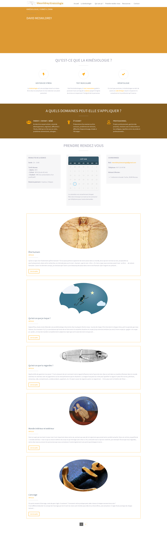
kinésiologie (33, 88)
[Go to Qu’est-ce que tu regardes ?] (83, 355)
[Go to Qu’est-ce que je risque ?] (83, 299)
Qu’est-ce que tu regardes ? (41, 365)
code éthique (119, 91)
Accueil (76, 4)
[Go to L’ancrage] (83, 475)
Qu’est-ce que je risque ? (40, 318)
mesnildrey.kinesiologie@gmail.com (124, 162)
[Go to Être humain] (83, 233)
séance (87, 91)
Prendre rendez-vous (112, 4)
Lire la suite (34, 271)
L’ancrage (33, 494)
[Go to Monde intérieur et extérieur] (83, 410)
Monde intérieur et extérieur (41, 428)
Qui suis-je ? (99, 4)
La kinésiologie (86, 4)
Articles (31, 255)
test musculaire (89, 88)
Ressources (126, 4)
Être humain (34, 252)
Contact (137, 4)
